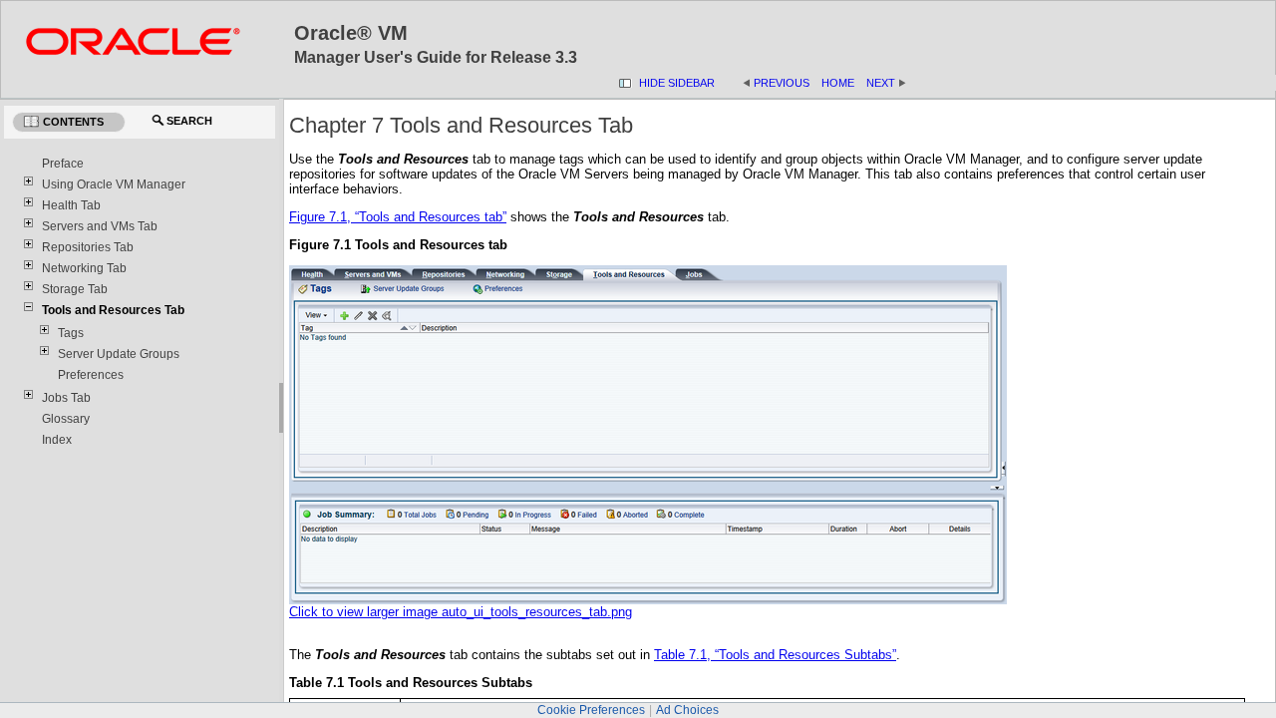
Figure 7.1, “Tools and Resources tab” (397, 216)
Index (57, 440)
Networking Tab (84, 268)
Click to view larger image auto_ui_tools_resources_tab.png (460, 611)
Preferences (91, 375)
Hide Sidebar (677, 83)
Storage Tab (75, 289)
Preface (63, 164)
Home (837, 83)
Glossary (66, 419)
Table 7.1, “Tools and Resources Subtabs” (775, 654)
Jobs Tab (66, 398)
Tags (71, 333)
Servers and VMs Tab (100, 226)
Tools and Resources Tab (113, 310)
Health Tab (71, 205)
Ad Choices (687, 710)
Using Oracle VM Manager (113, 184)
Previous (781, 83)
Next (880, 83)
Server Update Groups (118, 354)
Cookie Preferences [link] (591, 710)
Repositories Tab (88, 247)
